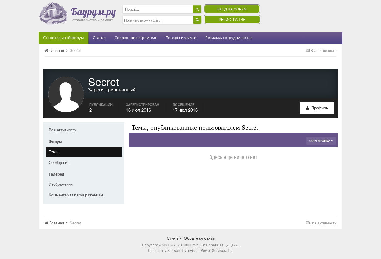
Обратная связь (199, 238)
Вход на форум (232, 8)
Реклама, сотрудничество (229, 37)
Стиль (173, 238)
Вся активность (63, 130)
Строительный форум (63, 37)
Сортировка (320, 141)
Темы (53, 151)
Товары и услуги (181, 37)
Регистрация (232, 19)
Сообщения (59, 162)
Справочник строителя (136, 37)
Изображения (61, 184)
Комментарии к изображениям (76, 195)
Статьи (99, 37)
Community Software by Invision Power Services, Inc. (190, 250)
